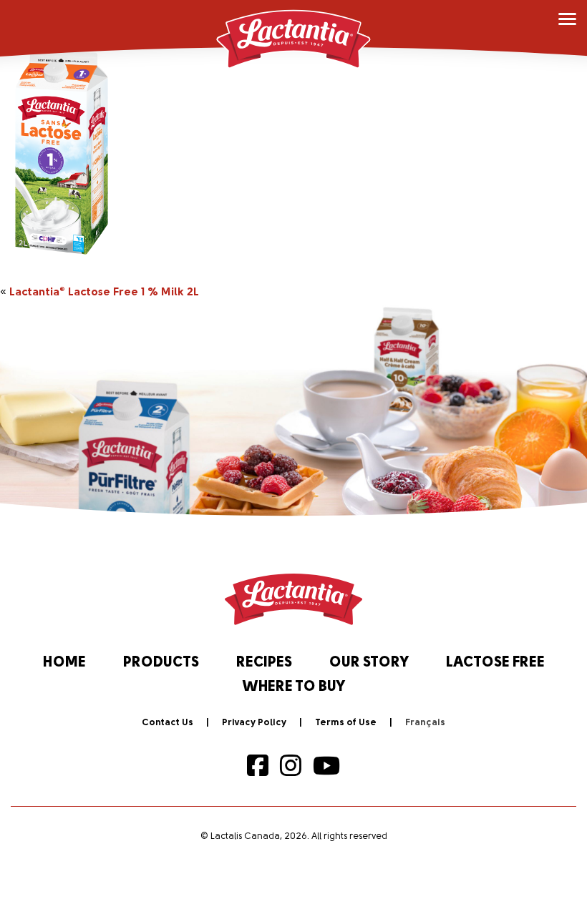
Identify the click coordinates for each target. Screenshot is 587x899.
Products (161, 663)
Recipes (264, 663)
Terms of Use (346, 722)
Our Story (369, 663)
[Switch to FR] (425, 723)
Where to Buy (294, 687)
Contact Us (167, 722)
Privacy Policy (254, 722)
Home (64, 663)
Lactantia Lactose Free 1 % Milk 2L (104, 292)
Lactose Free (495, 663)
